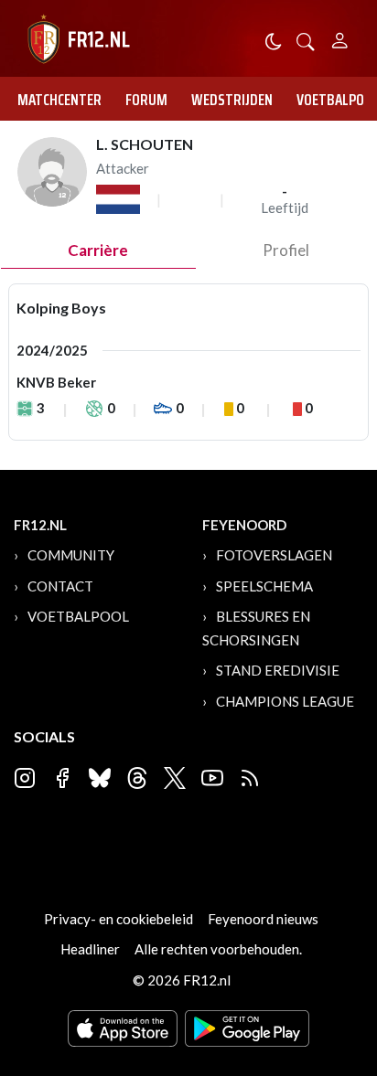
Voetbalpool (78, 616)
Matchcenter (59, 100)
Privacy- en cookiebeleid (118, 919)
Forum (146, 100)
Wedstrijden (232, 100)
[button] (305, 39)
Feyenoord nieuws (263, 919)
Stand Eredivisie (277, 670)
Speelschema (264, 586)
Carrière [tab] (98, 250)
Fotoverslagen (274, 555)
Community (70, 555)
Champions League (285, 701)
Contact (60, 586)
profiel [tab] (286, 250)
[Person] (339, 38)
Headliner (90, 949)
